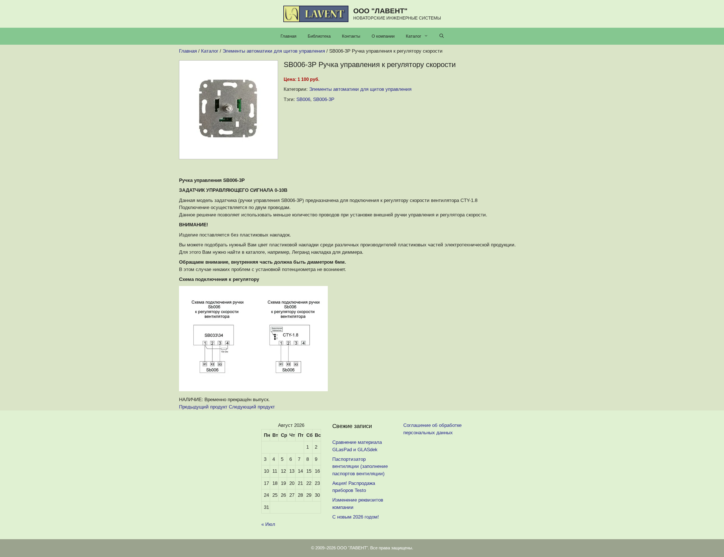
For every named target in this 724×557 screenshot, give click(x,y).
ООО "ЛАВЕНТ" (380, 11)
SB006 (303, 99)
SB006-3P (323, 99)
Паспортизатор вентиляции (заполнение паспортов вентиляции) (360, 466)
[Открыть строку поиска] (441, 36)
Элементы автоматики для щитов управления (360, 89)
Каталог (413, 36)
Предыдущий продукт (203, 407)
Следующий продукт (252, 407)
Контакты (351, 36)
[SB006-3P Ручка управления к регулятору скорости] (228, 157)
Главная (288, 36)
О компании (383, 36)
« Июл (268, 524)
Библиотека (319, 36)
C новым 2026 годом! (355, 517)
